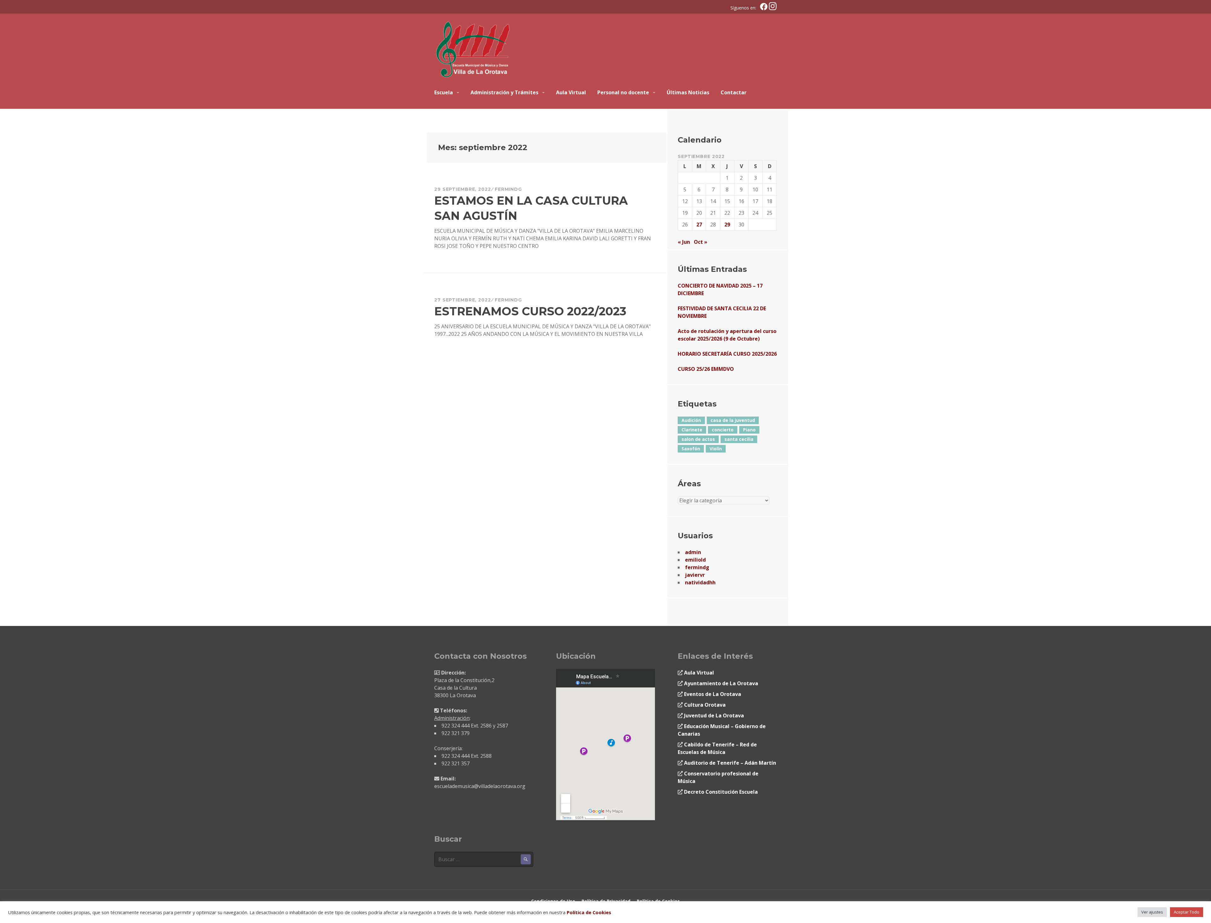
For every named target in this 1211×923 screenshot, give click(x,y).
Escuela (443, 92)
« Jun (684, 241)
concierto (723, 430)
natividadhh (700, 582)
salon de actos (698, 439)
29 (727, 224)
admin (693, 552)
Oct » (700, 241)
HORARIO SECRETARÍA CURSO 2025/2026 (727, 353)
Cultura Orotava (705, 704)
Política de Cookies (589, 912)
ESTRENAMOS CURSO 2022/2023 (530, 311)
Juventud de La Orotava (714, 715)
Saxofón (691, 449)
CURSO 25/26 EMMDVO (706, 368)
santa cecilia (738, 439)
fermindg (508, 189)
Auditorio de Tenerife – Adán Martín (730, 762)
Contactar (733, 92)
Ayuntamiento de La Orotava (721, 683)
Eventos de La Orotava (712, 694)
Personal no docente (623, 92)
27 (699, 224)
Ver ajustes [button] (1152, 912)
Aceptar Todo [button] (1186, 912)
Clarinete (692, 430)
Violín (716, 449)
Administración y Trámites (504, 92)
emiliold (695, 559)
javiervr (695, 574)
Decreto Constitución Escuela (721, 791)
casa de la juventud (733, 420)
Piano (749, 430)
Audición (691, 420)
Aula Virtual (571, 92)
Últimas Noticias (688, 92)
